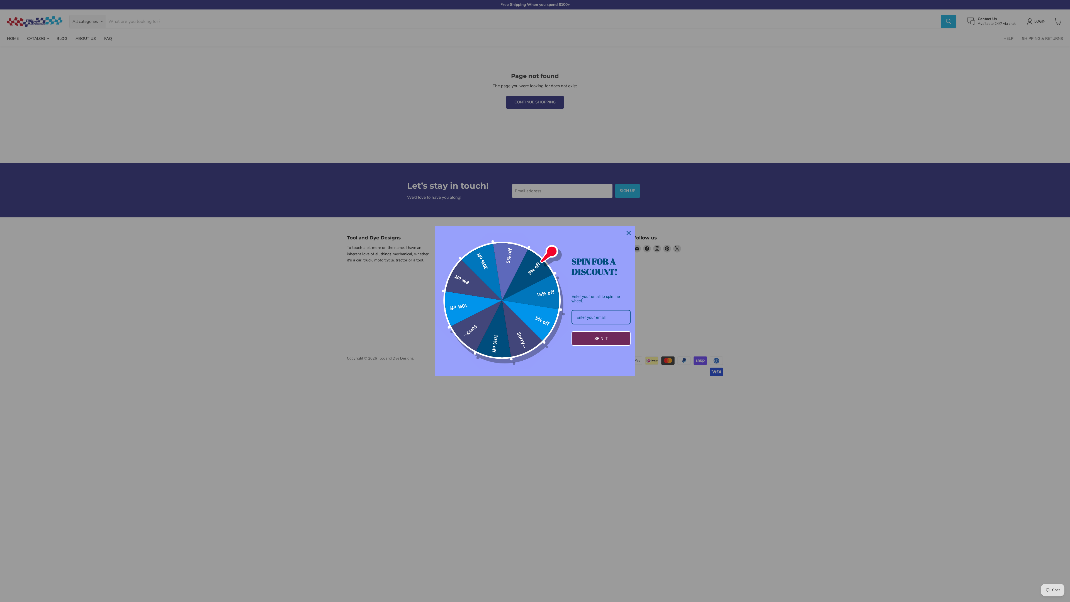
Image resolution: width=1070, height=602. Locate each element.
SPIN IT (601, 338)
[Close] (628, 233)
